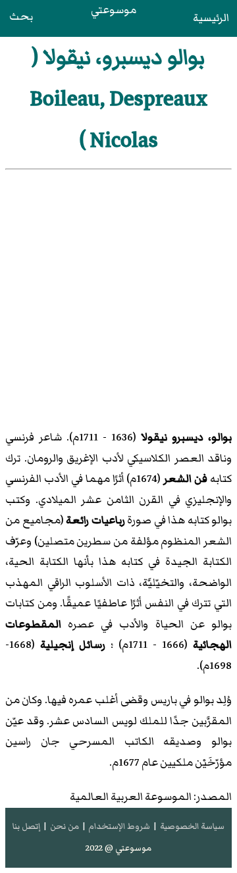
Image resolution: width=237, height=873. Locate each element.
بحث (21, 16)
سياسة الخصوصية (192, 826)
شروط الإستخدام (119, 826)
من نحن (64, 826)
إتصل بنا (26, 826)
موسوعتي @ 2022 (118, 848)
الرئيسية (211, 17)
